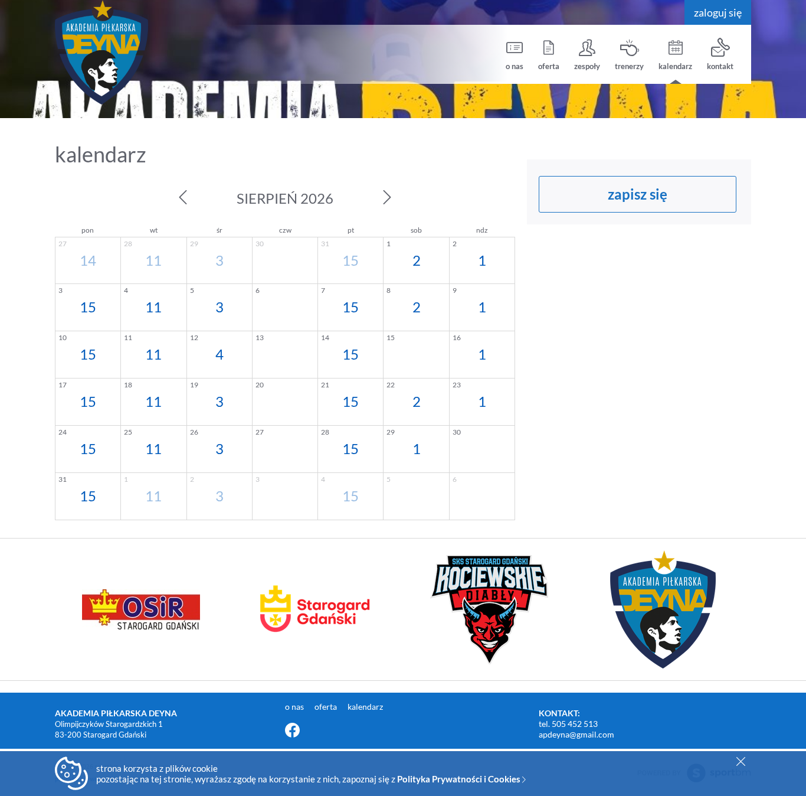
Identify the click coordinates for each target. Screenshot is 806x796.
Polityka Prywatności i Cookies (459, 779)
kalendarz (675, 65)
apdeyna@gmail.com (576, 734)
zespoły (587, 65)
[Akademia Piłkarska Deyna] (143, 52)
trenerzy (629, 65)
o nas (514, 65)
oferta (548, 65)
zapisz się (637, 194)
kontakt (720, 65)
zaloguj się (718, 12)
